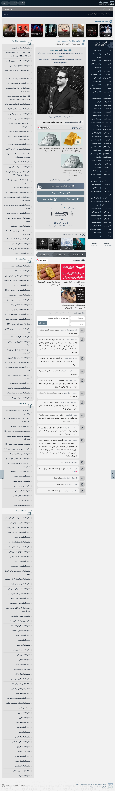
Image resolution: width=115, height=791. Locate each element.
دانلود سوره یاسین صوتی (22, 486)
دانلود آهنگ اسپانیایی (23, 727)
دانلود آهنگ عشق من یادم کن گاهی (18, 149)
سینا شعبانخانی (106, 129)
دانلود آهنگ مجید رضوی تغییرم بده (18, 358)
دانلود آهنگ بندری (24, 713)
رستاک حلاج (107, 105)
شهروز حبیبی (96, 136)
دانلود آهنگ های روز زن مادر (20, 679)
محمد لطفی (96, 188)
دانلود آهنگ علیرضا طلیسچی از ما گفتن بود (17, 330)
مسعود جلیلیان (95, 201)
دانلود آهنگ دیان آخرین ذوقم (20, 226)
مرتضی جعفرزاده (106, 201)
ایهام (98, 71)
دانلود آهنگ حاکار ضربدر (22, 285)
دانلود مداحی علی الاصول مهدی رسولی (17, 458)
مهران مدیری (107, 222)
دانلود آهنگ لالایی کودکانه (21, 630)
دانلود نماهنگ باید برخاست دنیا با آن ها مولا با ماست (17, 420)
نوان (110, 229)
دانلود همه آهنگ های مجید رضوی (63, 186)
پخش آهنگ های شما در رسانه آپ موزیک (102, 9)
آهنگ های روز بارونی (23, 751)
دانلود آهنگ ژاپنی (24, 732)
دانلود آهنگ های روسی (22, 722)
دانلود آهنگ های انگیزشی (22, 756)
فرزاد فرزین (108, 161)
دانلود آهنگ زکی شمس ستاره (20, 266)
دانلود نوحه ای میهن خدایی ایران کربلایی (19, 377)
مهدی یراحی (107, 219)
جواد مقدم (96, 81)
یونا (99, 236)
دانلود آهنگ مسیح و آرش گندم (20, 398)
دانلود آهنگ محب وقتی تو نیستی (19, 589)
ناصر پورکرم (107, 226)
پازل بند (109, 81)
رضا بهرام (97, 105)
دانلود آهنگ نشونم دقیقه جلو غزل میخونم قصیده (19, 125)
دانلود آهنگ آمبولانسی (22, 766)
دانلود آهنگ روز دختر (23, 664)
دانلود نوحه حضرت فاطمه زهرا (20, 471)
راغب (98, 102)
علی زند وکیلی (107, 147)
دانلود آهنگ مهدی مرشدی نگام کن (18, 109)
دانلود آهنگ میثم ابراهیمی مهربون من (17, 314)
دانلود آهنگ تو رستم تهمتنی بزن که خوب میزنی (18, 351)
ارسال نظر (42, 323)
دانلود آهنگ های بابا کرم (22, 188)
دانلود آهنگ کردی (24, 776)
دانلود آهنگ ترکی (24, 659)
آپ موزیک (106, 3)
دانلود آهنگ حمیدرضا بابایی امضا (19, 547)
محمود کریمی (107, 198)
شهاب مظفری (107, 133)
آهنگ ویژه (5, 3)
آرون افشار (108, 54)
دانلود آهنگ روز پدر (23, 655)
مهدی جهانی (107, 212)
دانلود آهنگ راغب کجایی (22, 561)
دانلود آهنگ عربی (24, 718)
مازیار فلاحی (107, 167)
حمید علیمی (96, 98)
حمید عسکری (107, 98)
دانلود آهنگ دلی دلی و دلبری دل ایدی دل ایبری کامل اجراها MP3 (18, 173)
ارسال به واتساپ (48, 199)
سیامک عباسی (96, 119)
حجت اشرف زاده (95, 88)
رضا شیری (108, 109)
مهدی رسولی (96, 212)
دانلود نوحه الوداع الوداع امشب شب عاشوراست (18, 465)
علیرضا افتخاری (106, 154)
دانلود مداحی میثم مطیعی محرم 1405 (17, 444)
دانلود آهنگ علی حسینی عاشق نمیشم (18, 527)
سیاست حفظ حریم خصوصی (15, 785)
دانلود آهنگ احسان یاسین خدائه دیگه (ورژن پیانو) (18, 232)
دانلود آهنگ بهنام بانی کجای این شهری (17, 579)
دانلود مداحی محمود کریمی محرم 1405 (17, 431)
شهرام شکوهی (96, 133)
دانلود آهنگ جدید (24, 640)
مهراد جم (97, 219)
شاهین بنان (96, 129)
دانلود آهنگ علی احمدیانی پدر (20, 523)
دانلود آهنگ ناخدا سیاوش (21, 162)
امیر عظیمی (107, 67)
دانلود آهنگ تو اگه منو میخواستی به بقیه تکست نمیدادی (16, 199)
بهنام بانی (97, 78)
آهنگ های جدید (78, 255)
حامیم (109, 88)
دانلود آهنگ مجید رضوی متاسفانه (19, 388)
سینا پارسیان (107, 126)
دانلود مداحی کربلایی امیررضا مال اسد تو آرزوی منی (17, 412)
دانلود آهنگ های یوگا (23, 747)
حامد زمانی (108, 85)
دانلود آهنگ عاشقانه (23, 645)
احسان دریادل (107, 61)
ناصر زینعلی (96, 226)
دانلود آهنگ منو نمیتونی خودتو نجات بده (17, 72)
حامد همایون (96, 85)
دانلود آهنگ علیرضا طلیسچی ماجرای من (17, 300)
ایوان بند (108, 74)
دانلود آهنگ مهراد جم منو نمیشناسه (18, 393)
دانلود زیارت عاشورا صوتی (21, 481)
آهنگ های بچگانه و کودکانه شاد (19, 684)
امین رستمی (107, 71)
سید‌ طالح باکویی (106, 122)
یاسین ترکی (96, 232)
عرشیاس (108, 140)
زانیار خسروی (107, 116)
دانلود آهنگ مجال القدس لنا (20, 598)
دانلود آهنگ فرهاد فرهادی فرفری (19, 542)
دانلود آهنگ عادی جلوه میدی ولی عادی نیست (17, 207)
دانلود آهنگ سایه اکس (22, 253)
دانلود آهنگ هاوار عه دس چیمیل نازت (17, 61)
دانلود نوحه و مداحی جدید (21, 650)
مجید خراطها (96, 171)
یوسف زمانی (107, 236)
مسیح (98, 205)
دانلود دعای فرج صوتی (22, 491)
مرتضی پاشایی (95, 198)
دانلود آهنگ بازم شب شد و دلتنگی (19, 144)
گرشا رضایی (108, 164)
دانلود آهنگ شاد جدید (22, 635)
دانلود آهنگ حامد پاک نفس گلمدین (18, 78)
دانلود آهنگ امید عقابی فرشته (20, 305)
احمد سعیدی (96, 61)
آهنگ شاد (22, 3)
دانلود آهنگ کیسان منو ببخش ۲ (19, 556)
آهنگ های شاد (60, 255)
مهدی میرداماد (95, 215)
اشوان (109, 64)
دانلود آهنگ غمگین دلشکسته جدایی (18, 703)
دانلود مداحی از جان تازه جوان (20, 426)
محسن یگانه (107, 184)
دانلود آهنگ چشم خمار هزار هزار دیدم (18, 192)
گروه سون (97, 164)
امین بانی (97, 67)
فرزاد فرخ (97, 157)
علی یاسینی (96, 150)
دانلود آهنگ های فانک (22, 674)
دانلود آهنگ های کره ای (22, 737)
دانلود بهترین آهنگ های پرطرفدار (19, 621)
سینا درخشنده (95, 126)
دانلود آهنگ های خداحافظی (21, 742)
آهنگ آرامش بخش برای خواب (20, 689)
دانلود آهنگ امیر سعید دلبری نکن (19, 593)
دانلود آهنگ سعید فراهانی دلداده (19, 83)
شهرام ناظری (107, 136)
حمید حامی (96, 92)
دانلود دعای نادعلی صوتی (21, 495)
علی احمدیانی (107, 143)
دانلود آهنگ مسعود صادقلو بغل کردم (17, 518)
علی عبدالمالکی (95, 147)
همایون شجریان (95, 229)
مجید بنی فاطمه (106, 171)
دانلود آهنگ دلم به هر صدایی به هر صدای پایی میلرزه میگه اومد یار (19, 98)
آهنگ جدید (13, 3)
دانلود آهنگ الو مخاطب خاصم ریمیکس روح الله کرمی (17, 609)
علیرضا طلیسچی (95, 154)
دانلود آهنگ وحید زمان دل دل (20, 584)
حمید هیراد (108, 102)
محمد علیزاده (107, 188)
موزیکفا (107, 244)
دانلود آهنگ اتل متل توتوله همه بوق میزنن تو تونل (18, 90)
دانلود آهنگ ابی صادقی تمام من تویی (17, 276)
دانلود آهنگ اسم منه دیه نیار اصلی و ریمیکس (18, 219)
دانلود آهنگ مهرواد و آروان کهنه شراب (17, 104)
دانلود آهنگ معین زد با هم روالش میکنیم (19, 343)
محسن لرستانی (95, 181)
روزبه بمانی (96, 112)
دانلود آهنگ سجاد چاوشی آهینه (19, 248)
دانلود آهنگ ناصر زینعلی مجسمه (19, 383)
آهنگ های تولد (44, 255)
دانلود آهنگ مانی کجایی (22, 537)
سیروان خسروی (95, 122)
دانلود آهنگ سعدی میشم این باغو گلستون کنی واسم (19, 138)
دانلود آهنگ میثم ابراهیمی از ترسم (19, 114)
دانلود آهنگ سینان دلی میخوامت (19, 119)
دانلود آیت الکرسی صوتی (22, 476)
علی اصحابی (96, 143)
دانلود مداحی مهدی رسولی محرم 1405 (17, 449)
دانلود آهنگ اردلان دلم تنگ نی (20, 66)
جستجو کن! (8, 14)
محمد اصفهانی (95, 184)
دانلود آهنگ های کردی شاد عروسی (18, 213)
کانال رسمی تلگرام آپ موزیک (61, 193)
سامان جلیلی (96, 116)
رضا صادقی (96, 109)
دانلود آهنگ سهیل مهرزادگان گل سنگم (17, 362)
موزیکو (94, 244)
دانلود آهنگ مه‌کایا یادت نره (21, 244)
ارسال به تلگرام (70, 199)
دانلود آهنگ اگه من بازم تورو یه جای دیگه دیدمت (18, 181)
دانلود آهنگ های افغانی (22, 693)
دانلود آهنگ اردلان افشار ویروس (19, 603)
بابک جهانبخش (95, 74)
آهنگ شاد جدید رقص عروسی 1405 (18, 324)
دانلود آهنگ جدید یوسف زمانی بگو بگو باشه (17, 572)
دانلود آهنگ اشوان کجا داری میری (19, 532)
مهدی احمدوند (95, 208)
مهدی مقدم (107, 215)
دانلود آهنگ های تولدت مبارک (20, 337)
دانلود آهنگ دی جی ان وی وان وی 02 (17, 290)
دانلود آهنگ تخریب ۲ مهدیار (20, 48)
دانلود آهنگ (68, 50)
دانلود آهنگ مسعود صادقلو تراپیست (18, 167)
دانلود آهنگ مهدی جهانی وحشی (19, 552)
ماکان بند (97, 167)
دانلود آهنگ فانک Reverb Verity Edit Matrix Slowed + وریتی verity (18, 54)
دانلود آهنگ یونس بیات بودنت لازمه (18, 319)
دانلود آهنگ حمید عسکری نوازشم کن (18, 131)
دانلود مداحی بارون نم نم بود (20, 616)
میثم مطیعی (96, 222)
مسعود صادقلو (106, 205)
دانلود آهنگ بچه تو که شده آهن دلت (18, 239)
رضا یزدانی (108, 112)
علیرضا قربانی (107, 157)
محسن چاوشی (106, 181)
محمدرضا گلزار (95, 191)
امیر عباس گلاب (95, 64)
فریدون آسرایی (95, 161)
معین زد (108, 208)
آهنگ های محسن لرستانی (21, 771)
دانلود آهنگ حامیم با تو (22, 271)
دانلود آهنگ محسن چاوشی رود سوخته (17, 280)
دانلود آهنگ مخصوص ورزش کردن (18, 698)
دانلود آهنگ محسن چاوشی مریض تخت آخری (17, 369)
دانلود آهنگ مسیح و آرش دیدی (19, 295)
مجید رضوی (54, 50)
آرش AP (109, 50)
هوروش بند (108, 232)
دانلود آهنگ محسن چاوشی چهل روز (18, 309)
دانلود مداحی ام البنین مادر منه (19, 454)
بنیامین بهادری (107, 78)
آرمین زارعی (96, 50)
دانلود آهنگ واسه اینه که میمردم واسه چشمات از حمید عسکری (18, 155)
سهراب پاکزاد (107, 119)
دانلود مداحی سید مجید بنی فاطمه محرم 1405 (18, 437)
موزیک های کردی (24, 708)
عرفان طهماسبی (95, 140)
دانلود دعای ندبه (24, 500)
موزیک (60, 56)
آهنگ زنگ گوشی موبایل (22, 669)
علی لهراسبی (107, 150)
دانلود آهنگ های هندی (22, 761)
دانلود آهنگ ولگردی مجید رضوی (68, 41)
